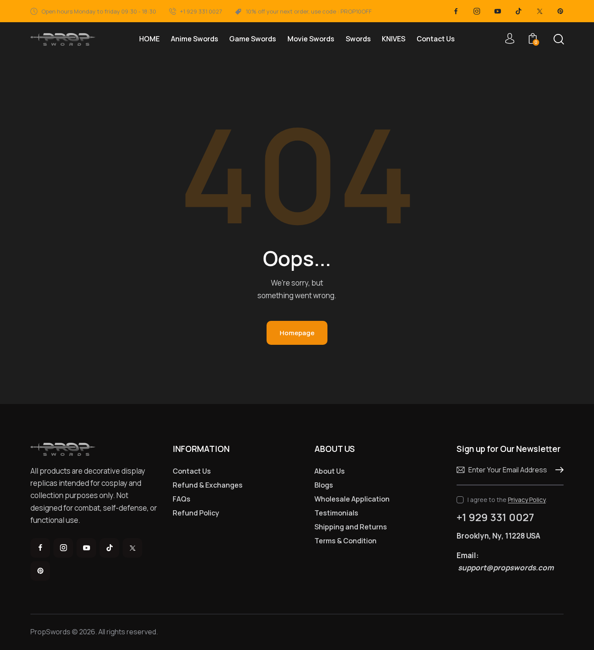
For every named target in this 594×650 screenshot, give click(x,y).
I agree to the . (507, 499)
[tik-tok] (519, 11)
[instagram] (477, 11)
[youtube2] (498, 11)
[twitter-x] (539, 11)
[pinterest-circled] (560, 11)
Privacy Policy (527, 500)
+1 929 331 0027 (495, 517)
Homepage (297, 332)
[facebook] (456, 11)
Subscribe (557, 470)
